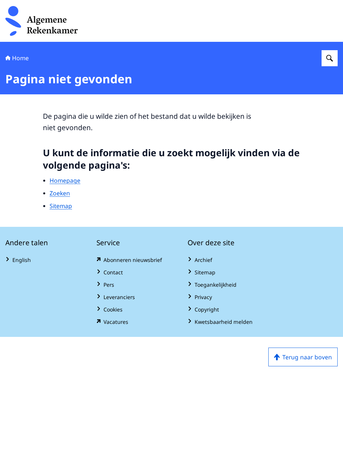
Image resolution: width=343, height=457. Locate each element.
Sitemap (61, 206)
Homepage (65, 180)
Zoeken (60, 193)
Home (20, 58)
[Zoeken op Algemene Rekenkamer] (330, 58)
